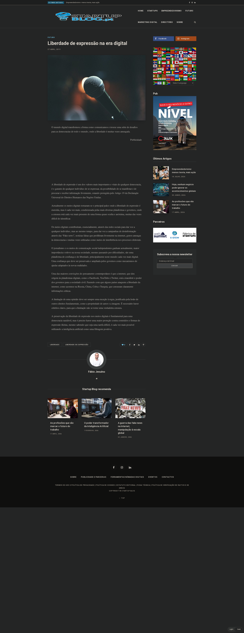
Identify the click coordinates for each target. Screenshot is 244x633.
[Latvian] (177, 66)
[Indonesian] (164, 62)
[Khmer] (194, 62)
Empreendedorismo (171, 11)
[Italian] (172, 62)
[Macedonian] (190, 66)
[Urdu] (181, 79)
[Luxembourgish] (185, 66)
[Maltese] (164, 69)
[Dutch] (155, 56)
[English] (159, 56)
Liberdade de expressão (76, 345)
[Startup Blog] (89, 16)
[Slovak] (168, 76)
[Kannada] (185, 62)
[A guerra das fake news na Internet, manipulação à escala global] (130, 408)
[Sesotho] (194, 72)
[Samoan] (181, 72)
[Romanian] (172, 72)
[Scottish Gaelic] (185, 72)
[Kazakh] (190, 62)
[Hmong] (190, 59)
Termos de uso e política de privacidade (74, 485)
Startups (152, 11)
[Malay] (155, 69)
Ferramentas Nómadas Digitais (127, 477)
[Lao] (168, 66)
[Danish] (194, 52)
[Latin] (172, 66)
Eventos (152, 477)
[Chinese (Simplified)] (172, 52)
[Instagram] (122, 467)
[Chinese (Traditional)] (177, 52)
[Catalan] (159, 52)
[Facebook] (114, 467)
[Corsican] (181, 52)
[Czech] (190, 52)
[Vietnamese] (190, 79)
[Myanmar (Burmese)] (181, 69)
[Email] (35, 154)
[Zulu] (168, 83)
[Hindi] (185, 59)
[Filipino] (172, 56)
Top (123, 498)
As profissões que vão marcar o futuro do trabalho (62, 426)
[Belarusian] (185, 49)
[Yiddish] (159, 83)
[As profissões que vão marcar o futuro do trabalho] (63, 408)
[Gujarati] (164, 59)
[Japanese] (177, 62)
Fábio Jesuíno (96, 371)
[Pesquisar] (195, 22)
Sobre (180, 22)
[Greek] (159, 59)
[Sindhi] (159, 76)
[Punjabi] (168, 72)
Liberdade (54, 345)
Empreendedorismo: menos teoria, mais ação (83, 2)
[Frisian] (185, 56)
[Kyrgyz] (164, 66)
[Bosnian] (194, 49)
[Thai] (168, 79)
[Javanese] (181, 62)
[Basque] (181, 49)
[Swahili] (190, 76)
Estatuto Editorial (126, 485)
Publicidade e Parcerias (93, 477)
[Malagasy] (194, 66)
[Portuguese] (164, 72)
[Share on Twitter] (134, 345)
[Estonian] (168, 56)
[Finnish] (177, 56)
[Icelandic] (155, 62)
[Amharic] (164, 49)
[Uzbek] (185, 79)
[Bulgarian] (155, 52)
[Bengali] (190, 49)
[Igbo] (159, 62)
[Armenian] (172, 49)
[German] (155, 59)
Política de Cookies (105, 485)
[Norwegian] (190, 69)
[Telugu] (164, 79)
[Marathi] (172, 69)
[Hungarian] (194, 59)
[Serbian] (190, 72)
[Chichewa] (168, 52)
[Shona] (155, 76)
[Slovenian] (172, 76)
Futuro (189, 11)
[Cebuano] (164, 52)
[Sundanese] (185, 76)
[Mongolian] (177, 69)
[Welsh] (194, 79)
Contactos (168, 477)
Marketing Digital (147, 22)
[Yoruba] (164, 83)
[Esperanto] (164, 56)
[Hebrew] (181, 59)
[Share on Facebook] (35, 134)
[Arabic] (168, 49)
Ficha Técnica (143, 485)
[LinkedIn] (35, 148)
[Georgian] (194, 56)
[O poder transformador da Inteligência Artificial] (97, 408)
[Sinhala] (164, 76)
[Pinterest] (35, 141)
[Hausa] (172, 59)
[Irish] (168, 62)
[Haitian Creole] (168, 59)
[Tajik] (155, 79)
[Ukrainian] (177, 79)
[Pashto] (194, 69)
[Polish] (159, 72)
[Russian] (177, 72)
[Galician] (190, 56)
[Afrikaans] (155, 49)
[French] (181, 56)
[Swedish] (194, 76)
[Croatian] (185, 52)
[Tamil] (159, 79)
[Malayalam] (159, 69)
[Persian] (155, 72)
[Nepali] (185, 69)
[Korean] (155, 66)
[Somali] (177, 76)
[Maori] (168, 69)
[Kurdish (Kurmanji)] (159, 66)
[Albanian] (159, 49)
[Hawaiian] (177, 59)
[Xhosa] (155, 83)
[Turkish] (172, 79)
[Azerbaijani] (177, 49)
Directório (167, 22)
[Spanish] (181, 76)
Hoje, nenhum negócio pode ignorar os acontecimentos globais (184, 187)
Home (140, 11)
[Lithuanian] (181, 66)
